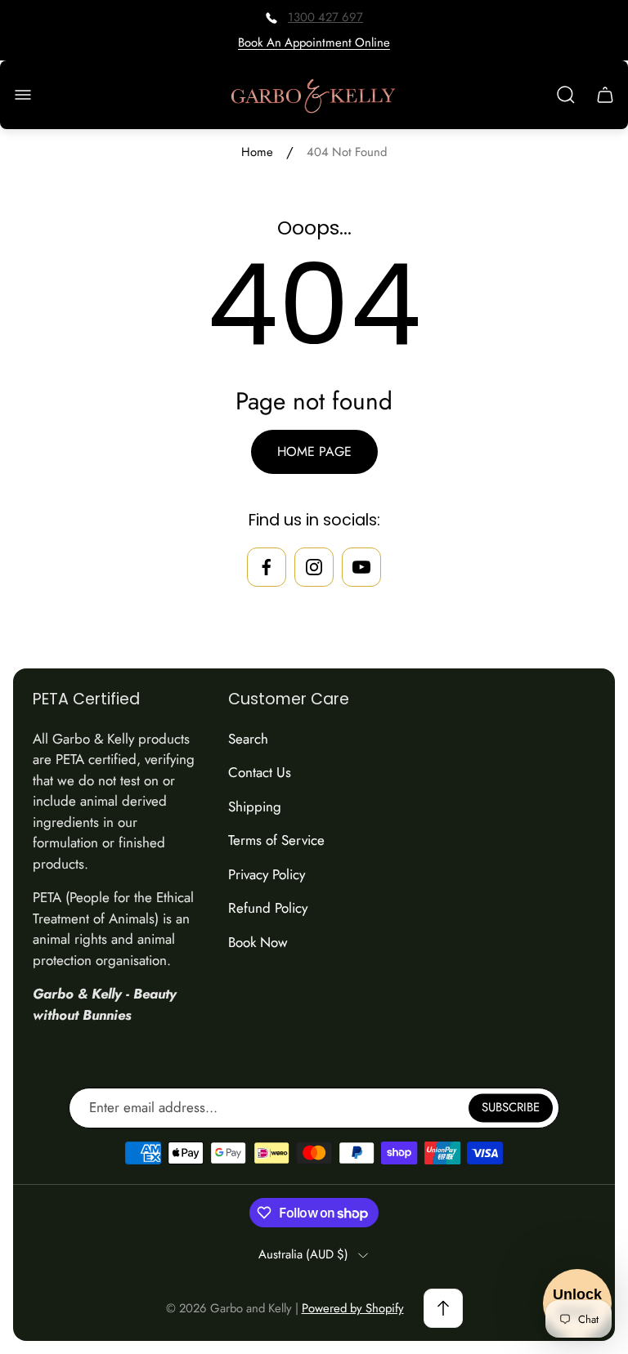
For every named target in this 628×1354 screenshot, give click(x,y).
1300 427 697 (325, 17)
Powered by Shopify (353, 1308)
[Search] (566, 95)
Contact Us (259, 772)
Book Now (258, 942)
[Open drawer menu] (23, 95)
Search (248, 738)
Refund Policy (267, 908)
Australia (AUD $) (303, 1254)
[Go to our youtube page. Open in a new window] (361, 567)
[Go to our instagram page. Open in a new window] (314, 567)
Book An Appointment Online (314, 42)
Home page (314, 451)
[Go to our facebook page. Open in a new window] (266, 567)
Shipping (254, 806)
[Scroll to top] (443, 1308)
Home (257, 152)
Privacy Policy (266, 874)
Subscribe (511, 1108)
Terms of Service (276, 840)
